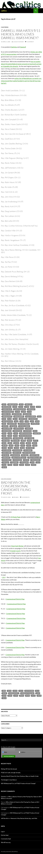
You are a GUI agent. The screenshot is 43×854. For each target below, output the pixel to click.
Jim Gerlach (35, 423)
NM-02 (34, 443)
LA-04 (37, 693)
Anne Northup (12, 404)
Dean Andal (27, 414)
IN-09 (4, 423)
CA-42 (21, 690)
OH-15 (10, 448)
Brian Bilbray (7, 406)
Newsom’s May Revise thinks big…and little (24, 818)
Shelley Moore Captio (19, 457)
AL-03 (4, 404)
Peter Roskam (17, 450)
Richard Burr (15, 455)
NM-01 (28, 443)
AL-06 (9, 690)
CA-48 (26, 406)
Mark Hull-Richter (17, 546)
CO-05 (23, 411)
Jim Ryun (5, 426)
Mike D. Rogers (7, 438)
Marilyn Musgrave (25, 433)
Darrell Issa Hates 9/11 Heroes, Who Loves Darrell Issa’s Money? (20, 34)
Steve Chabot (7, 460)
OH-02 (35, 445)
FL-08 (39, 416)
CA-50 (38, 406)
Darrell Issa (6, 414)
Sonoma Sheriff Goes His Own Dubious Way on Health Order (20, 776)
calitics (4, 11)
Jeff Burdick (4, 818)
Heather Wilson (7, 421)
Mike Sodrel (15, 440)
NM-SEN (5, 445)
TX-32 (10, 464)
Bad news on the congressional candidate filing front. (16, 487)
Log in (3, 831)
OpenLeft (23, 47)
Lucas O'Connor (18, 41)
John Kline (29, 428)
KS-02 (35, 431)
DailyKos (14, 47)
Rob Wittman (35, 455)
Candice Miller (7, 409)
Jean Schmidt (12, 423)
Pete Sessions (6, 450)
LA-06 (10, 695)
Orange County (15, 551)
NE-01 (10, 443)
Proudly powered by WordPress (9, 851)
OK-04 (16, 448)
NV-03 (11, 445)
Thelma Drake (35, 460)
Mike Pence (6, 440)
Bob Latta (29, 404)
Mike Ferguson (18, 438)
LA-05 (4, 695)
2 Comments (25, 497)
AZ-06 (15, 690)
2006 (4, 690)
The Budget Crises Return (9, 780)
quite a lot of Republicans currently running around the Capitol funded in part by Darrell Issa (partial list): (21, 80)
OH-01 (28, 445)
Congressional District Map (15, 599)
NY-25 (17, 445)
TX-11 (33, 695)
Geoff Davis (23, 419)
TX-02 (32, 462)
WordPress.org (5, 842)
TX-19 (38, 462)
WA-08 (34, 464)
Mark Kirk (37, 433)
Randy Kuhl (17, 452)
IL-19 (32, 421)
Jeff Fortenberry (24, 423)
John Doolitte (18, 428)
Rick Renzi (25, 455)
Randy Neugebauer (29, 452)
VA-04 (27, 464)
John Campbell (7, 428)
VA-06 (4, 698)
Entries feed (4, 835)
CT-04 (29, 411)
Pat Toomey (30, 448)
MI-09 (9, 435)
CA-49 (32, 406)
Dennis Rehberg (18, 416)
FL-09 (4, 419)
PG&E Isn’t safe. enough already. (11, 772)
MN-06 (29, 440)
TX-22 (4, 464)
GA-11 (15, 419)
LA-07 (15, 433)
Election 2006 (29, 690)
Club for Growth (8, 411)
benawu (16, 497)
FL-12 (37, 690)
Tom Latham (24, 462)
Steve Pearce (17, 460)
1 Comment (30, 41)
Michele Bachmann (25, 435)
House (4, 693)
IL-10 (27, 421)
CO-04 (17, 411)
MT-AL (36, 440)
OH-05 (4, 448)
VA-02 (21, 464)
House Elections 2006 (27, 693)
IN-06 (37, 421)
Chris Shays (31, 409)
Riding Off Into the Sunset (9, 769)
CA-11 (20, 406)
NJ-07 (22, 443)
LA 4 (3, 577)
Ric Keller (5, 455)
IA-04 (16, 421)
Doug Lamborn (30, 416)
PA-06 (22, 448)
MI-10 (15, 435)
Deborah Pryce (7, 416)
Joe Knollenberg (24, 426)
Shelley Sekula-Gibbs (34, 457)
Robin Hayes (6, 457)
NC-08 (4, 443)
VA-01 (15, 464)
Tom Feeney (14, 462)
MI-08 (4, 435)
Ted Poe (26, 460)
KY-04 (10, 433)
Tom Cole (5, 462)
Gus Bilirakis (33, 419)
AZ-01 (21, 404)
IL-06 (21, 421)
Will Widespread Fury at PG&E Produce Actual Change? (18, 783)
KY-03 (4, 433)
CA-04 (14, 406)
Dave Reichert (17, 414)
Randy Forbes (7, 452)
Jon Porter (27, 431)
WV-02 (4, 467)
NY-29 (22, 445)
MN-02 (23, 440)
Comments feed (6, 839)
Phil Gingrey (28, 450)
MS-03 (21, 695)
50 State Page (15, 517)
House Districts (13, 693)
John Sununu (17, 431)
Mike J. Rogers (29, 438)
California (4, 27)
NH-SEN (16, 443)
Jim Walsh (13, 426)
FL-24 (9, 419)
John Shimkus (7, 431)
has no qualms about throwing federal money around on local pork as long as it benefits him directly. (21, 63)
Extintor (3, 796)
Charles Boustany (19, 409)
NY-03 (27, 695)
